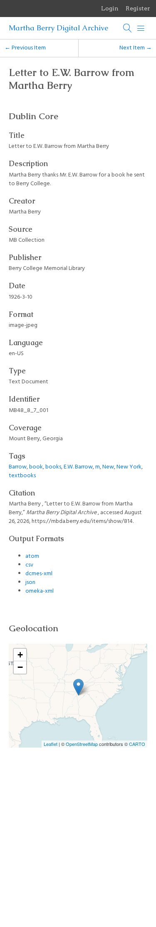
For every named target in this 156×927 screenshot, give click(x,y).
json (30, 582)
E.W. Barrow (78, 467)
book (36, 467)
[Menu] (141, 28)
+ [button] (20, 655)
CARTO (137, 744)
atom (32, 556)
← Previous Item (25, 48)
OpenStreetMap (82, 744)
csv (29, 565)
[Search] (127, 28)
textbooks (22, 476)
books (53, 467)
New (108, 467)
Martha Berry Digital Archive (58, 27)
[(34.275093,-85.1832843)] (78, 687)
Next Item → (135, 48)
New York (128, 467)
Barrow (18, 467)
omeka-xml (39, 591)
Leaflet (50, 744)
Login (110, 8)
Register (138, 8)
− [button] (20, 667)
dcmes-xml (38, 574)
